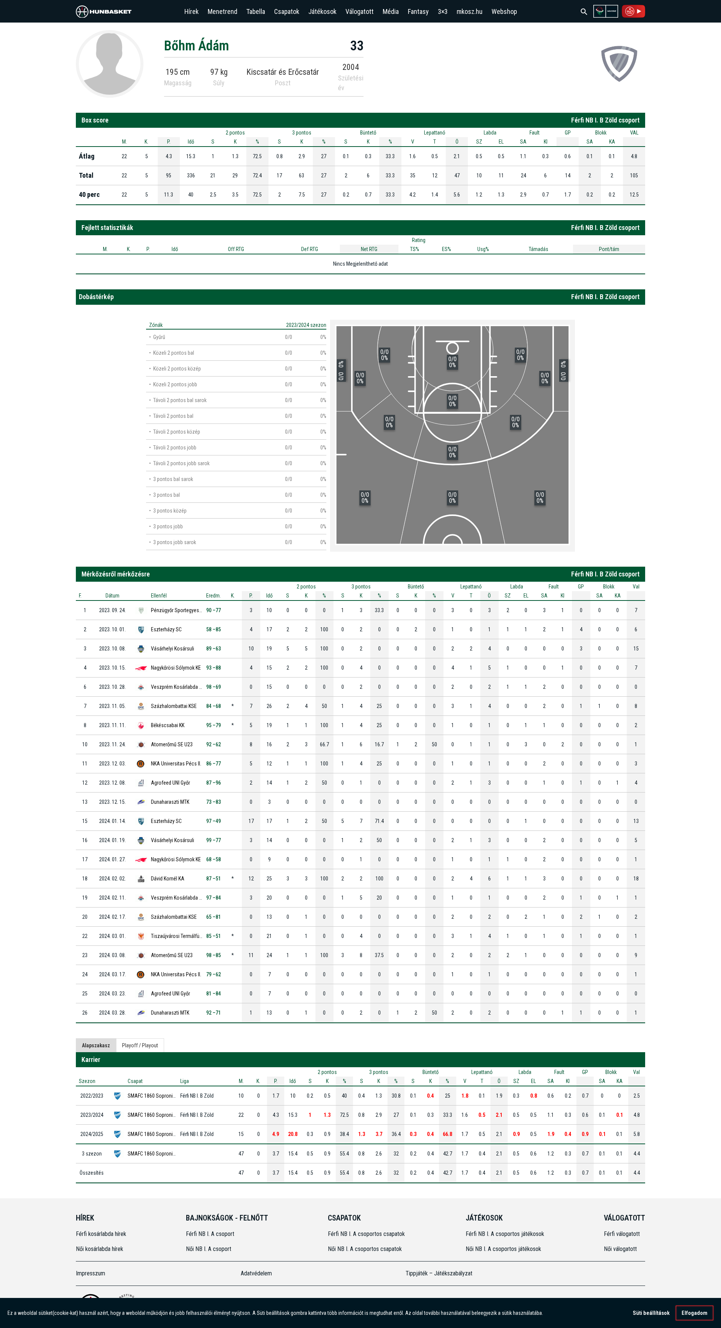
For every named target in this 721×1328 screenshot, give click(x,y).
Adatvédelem (256, 1273)
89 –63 (213, 649)
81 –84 (213, 994)
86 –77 (213, 764)
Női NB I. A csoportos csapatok (365, 1248)
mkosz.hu (470, 11)
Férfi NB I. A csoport (210, 1233)
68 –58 (213, 859)
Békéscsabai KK (167, 725)
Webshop (504, 11)
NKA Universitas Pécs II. (176, 764)
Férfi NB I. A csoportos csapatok (367, 1233)
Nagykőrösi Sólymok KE (176, 668)
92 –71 (213, 1013)
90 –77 (213, 610)
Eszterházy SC (166, 629)
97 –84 (213, 898)
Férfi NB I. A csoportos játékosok (505, 1233)
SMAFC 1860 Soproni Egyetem (160, 1096)
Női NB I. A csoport (208, 1248)
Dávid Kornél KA (167, 879)
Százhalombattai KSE (174, 706)
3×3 (443, 11)
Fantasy (418, 11)
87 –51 (213, 879)
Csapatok (286, 11)
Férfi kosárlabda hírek (101, 1233)
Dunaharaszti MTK (170, 802)
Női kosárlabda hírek (99, 1248)
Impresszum (90, 1273)
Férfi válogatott (622, 1233)
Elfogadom (694, 1313)
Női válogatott (620, 1248)
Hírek (191, 11)
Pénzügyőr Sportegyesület (179, 610)
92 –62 (213, 744)
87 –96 (213, 783)
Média (391, 11)
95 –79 (213, 725)
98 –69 (213, 687)
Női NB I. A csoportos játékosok (503, 1248)
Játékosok (322, 11)
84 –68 (213, 706)
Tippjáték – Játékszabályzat (439, 1273)
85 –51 (213, 936)
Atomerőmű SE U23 (172, 744)
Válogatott (359, 11)
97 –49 (213, 821)
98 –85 (213, 955)
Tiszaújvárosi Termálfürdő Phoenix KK (191, 936)
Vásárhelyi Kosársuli (172, 649)
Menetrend (222, 11)
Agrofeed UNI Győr (170, 783)
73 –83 (213, 802)
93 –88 (213, 668)
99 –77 (213, 840)
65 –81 (213, 917)
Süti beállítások (651, 1313)
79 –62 (213, 974)
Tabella (255, 11)
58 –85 (213, 629)
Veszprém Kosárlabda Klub (179, 687)
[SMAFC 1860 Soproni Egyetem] (619, 64)
